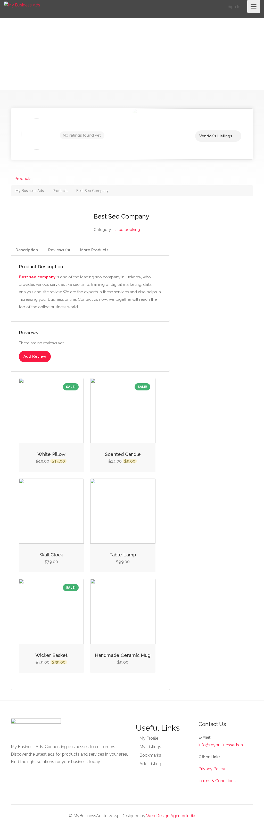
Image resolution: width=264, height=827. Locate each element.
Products (23, 178)
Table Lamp (123, 554)
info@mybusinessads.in (221, 744)
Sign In (233, 6)
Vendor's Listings (215, 136)
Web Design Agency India (170, 815)
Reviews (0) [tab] (59, 250)
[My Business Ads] (22, 4)
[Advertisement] (132, 54)
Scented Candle (123, 454)
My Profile (148, 738)
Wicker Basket (51, 655)
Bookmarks (150, 755)
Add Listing (150, 763)
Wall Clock (51, 554)
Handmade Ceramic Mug (123, 655)
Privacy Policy (212, 768)
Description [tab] (26, 250)
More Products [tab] (94, 250)
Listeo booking (126, 229)
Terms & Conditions (217, 780)
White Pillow (51, 454)
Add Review (34, 356)
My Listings (150, 746)
